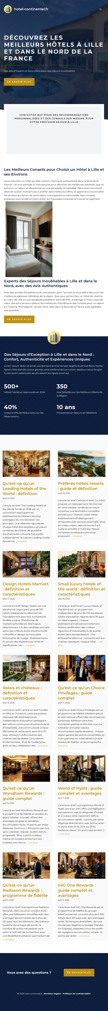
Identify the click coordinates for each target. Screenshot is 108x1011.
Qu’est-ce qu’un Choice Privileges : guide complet (81, 693)
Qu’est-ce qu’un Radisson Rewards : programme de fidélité (25, 890)
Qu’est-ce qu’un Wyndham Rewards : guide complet (23, 793)
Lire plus (22, 541)
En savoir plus (19, 82)
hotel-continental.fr (31, 9)
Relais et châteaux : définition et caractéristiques (22, 693)
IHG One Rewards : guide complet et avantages (77, 890)
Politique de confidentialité (77, 993)
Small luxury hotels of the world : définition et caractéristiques (81, 589)
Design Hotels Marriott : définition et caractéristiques (26, 589)
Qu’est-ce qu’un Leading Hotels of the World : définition (24, 488)
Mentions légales (52, 993)
